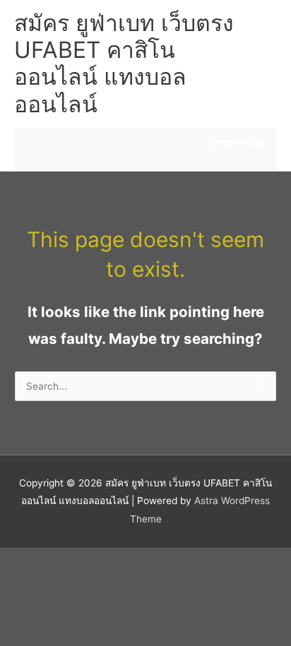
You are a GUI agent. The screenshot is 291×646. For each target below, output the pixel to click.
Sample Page (237, 142)
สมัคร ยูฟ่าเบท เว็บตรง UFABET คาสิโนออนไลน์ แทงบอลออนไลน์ (124, 63)
